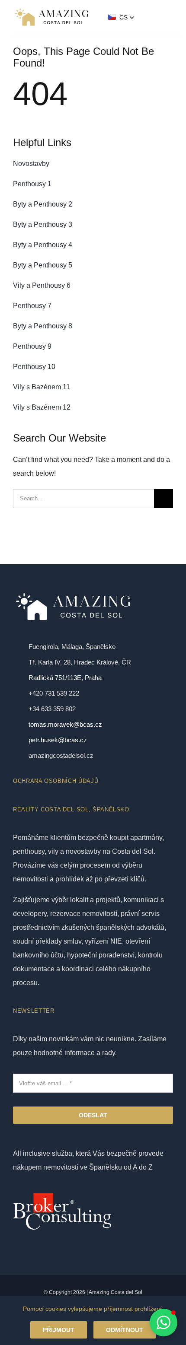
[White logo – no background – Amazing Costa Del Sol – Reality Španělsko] (51, 9)
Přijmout (58, 1329)
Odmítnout (124, 1329)
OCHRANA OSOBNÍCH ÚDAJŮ (55, 781)
